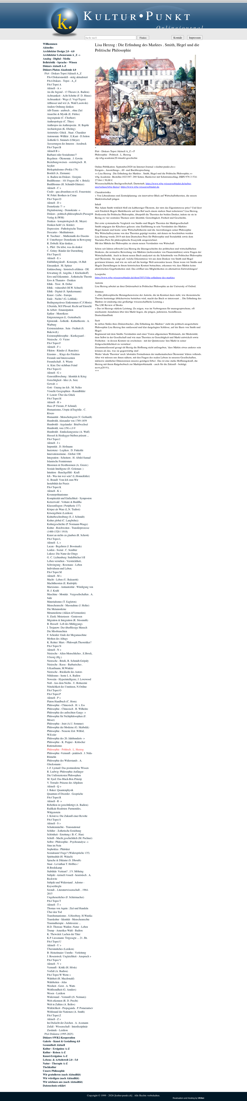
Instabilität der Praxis (58, 483)
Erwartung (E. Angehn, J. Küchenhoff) (68, 273)
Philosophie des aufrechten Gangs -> (66, 712)
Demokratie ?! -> (56, 206)
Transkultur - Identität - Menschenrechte (68, 919)
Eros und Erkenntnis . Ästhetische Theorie (69, 276)
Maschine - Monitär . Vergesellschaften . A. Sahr (70, 596)
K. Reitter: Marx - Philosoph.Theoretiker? (69, 642)
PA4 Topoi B (54, 147)
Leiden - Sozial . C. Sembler (62, 550)
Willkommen (50, 44)
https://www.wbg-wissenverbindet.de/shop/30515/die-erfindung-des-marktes (135, 277)
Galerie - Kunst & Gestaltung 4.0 (61, 1041)
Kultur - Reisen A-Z (54, 1052)
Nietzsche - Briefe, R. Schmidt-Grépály (68, 660)
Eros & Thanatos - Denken (61, 280)
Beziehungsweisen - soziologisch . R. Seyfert (67, 163)
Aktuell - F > (54, 346)
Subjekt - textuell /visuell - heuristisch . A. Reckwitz (69, 876)
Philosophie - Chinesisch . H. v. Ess (66, 705)
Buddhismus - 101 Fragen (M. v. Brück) (68, 180)
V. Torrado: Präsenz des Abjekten (65, 782)
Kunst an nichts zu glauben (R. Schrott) (68, 535)
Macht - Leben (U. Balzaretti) (62, 579)
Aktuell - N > (54, 649)
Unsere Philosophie (54, 1071)
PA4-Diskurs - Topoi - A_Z (61, 80)
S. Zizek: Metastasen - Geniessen (64, 616)
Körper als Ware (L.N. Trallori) (63, 509)
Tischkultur (49, 1067)
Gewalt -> (52, 383)
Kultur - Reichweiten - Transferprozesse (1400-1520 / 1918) (68, 529)
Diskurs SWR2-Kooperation (59, 1037)
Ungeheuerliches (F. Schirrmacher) (65, 897)
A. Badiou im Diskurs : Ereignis (64, 176)
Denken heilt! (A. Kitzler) (60, 225)
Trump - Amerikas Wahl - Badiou (65, 930)
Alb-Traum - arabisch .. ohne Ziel (64, 110)
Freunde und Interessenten (61, 357)
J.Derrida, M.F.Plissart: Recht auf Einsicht (69, 306)
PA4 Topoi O (54, 690)
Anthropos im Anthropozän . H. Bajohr (68, 125)
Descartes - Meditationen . (61, 232)
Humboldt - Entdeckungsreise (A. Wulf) (68, 431)
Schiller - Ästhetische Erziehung (64, 830)
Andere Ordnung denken (60, 106)
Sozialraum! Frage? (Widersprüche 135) (68, 853)
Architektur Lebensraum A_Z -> (61, 55)
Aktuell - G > (54, 372)
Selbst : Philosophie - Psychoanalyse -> (68, 841)
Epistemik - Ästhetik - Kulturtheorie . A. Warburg (68, 322)
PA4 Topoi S (54, 819)
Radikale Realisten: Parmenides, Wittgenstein (64, 810)
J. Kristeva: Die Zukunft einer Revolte (67, 816)
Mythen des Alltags (57, 638)
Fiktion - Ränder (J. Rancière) (63, 350)
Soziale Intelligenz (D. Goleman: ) (65, 468)
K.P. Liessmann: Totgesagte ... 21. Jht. (67, 937)
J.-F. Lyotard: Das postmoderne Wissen (68, 768)
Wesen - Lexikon (56, 993)
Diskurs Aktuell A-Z (54, 66)
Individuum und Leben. (59, 568)
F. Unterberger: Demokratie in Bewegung (69, 239)
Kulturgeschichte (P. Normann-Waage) (67, 524)
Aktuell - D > (54, 202)
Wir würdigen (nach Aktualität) (61, 1078)
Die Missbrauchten (57, 631)
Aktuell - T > (54, 904)
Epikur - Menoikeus (57, 313)
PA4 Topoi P (54, 694)
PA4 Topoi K (54, 487)
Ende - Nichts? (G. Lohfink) (62, 298)
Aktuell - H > (54, 402)
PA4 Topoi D (54, 199)
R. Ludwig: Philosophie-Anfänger (65, 771)
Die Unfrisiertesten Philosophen (64, 775)
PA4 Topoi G (54, 369)
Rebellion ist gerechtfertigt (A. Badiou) (67, 804)
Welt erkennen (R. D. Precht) (62, 1000)
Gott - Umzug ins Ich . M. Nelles (64, 387)
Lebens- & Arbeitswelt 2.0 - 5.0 (60, 1060)
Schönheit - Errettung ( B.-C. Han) (65, 834)
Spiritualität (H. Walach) (60, 856)
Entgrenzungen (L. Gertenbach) (64, 317)
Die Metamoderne (56, 609)
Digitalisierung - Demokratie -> (63, 210)
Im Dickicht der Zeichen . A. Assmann (67, 1022)
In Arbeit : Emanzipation (60, 309)
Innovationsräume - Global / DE (64, 454)
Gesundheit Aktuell (54, 1045)
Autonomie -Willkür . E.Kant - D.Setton (68, 136)
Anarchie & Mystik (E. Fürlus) (63, 114)
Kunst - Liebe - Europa (59, 295)
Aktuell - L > (54, 542)
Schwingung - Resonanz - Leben (64, 564)
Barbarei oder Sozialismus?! (62, 154)
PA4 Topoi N (54, 646)
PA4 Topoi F (54, 343)
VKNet (201, 1098)
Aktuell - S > (54, 823)
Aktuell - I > (53, 442)
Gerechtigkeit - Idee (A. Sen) (62, 380)
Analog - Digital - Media (56, 58)
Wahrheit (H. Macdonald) (60, 978)
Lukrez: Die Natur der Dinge (62, 553)
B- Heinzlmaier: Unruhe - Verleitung (66, 952)
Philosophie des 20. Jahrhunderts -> (66, 738)
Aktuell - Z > (54, 1019)
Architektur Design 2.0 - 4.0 (58, 51)
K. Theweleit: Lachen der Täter (63, 934)
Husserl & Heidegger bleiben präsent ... (68, 435)
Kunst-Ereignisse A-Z (55, 1056)
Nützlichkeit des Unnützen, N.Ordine (67, 686)
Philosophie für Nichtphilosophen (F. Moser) (66, 718)
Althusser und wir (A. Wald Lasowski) (67, 103)
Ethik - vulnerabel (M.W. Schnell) (65, 287)
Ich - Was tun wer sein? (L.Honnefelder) (68, 476)
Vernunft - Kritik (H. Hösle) (62, 967)
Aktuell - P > (54, 697)
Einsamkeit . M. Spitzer (59, 265)
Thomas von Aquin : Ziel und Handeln (67, 908)
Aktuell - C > (54, 188)
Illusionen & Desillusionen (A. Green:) (67, 465)
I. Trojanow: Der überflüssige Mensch (67, 627)
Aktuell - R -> (54, 801)
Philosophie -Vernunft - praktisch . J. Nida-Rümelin (69, 754)
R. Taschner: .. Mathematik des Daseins (68, 236)
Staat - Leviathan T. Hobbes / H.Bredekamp (62, 865)
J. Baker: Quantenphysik (60, 790)
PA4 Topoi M (54, 572)
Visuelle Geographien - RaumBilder (66, 391)
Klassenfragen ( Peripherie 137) (64, 505)
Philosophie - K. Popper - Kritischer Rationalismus (66, 743)
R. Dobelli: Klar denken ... (61, 243)
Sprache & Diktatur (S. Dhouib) (64, 860)
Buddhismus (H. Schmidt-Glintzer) (65, 184)
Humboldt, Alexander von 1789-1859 (67, 420)
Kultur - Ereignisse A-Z (56, 1048)
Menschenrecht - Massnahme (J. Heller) (68, 605)
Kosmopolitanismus (57, 494)
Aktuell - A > (54, 88)
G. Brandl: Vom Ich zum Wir (62, 479)
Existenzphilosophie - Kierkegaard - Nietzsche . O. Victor (66, 337)
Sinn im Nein (54, 845)
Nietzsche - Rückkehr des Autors (64, 671)
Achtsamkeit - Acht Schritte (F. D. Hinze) (69, 95)
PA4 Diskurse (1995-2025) (59, 1034)
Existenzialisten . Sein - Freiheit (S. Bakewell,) (65, 330)
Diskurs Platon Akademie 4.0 (59, 70)
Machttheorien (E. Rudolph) (62, 583)
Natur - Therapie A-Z (55, 1063)
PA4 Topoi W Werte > (59, 974)
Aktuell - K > (54, 490)
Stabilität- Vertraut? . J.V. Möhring (65, 871)
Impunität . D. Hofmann (60, 446)
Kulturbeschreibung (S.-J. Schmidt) (66, 516)
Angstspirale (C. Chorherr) (61, 117)
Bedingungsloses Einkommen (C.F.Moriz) (69, 302)
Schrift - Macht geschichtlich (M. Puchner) (69, 838)
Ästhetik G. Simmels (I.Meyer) (63, 140)
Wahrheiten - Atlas (57, 982)
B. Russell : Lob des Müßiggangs (65, 623)
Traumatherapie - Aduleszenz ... (64, 923)
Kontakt (177, 37)
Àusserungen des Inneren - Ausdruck (67, 143)
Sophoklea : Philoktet (58, 849)
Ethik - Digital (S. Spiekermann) (64, 291)
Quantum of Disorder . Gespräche (65, 793)
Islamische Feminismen (59, 461)
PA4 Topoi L (54, 539)
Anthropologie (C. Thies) (60, 121)
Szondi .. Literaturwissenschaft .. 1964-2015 (68, 891)
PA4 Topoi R (54, 797)
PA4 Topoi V (54, 960)
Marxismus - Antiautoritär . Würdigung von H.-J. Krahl (70, 588)
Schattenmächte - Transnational (63, 827)
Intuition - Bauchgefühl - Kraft (63, 472)
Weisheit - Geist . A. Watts (61, 985)
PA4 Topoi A (54, 84)
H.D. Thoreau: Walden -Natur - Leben (67, 926)
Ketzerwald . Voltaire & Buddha (64, 502)
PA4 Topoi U (54, 941)
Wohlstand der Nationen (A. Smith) (66, 1011)
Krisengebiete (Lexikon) (60, 513)
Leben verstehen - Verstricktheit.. (64, 561)
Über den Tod (54, 912)
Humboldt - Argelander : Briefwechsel (67, 424)
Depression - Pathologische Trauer (65, 228)
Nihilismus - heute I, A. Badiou (63, 675)
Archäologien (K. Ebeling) (61, 128)
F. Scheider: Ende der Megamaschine (67, 635)
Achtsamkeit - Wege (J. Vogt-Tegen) (66, 99)
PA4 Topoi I (53, 439)
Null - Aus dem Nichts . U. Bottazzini (67, 683)
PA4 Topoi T (54, 901)
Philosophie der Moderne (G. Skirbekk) (68, 727)
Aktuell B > (53, 151)
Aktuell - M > (54, 575)
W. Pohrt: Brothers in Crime (62, 195)
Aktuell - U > (54, 945)
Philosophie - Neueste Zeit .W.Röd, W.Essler (65, 732)
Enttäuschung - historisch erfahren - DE (68, 269)
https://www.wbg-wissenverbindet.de (140, 186)
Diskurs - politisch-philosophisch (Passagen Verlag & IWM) (70, 215)
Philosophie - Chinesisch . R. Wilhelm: (67, 708)
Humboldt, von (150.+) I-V (61, 428)
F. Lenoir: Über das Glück (61, 394)
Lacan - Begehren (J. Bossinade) (64, 546)
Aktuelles (48, 47)
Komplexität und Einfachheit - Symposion (69, 498)
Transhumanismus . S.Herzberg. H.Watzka (69, 915)
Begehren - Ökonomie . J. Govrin (65, 158)
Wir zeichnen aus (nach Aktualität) (63, 1082)
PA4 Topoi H (54, 398)
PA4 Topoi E (54, 254)
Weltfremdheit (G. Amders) (61, 989)
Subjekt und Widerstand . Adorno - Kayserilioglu (65, 884)
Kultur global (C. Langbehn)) (62, 520)
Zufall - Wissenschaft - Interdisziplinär (67, 1026)
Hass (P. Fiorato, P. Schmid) (62, 406)
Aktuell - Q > (54, 786)
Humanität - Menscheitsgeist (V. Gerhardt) (69, 417)
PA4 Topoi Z (54, 1015)
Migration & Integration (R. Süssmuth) (67, 620)
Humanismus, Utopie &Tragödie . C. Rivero (66, 411)
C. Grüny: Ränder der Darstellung (65, 250)
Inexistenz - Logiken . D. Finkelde (65, 450)
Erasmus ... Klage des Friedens (63, 354)
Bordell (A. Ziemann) (58, 173)
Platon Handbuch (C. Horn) (62, 701)
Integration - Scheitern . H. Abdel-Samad (69, 457)
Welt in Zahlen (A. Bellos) (61, 1004)
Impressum (195, 37)
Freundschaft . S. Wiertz (60, 361)
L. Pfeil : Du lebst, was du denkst (64, 247)
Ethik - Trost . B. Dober (59, 284)
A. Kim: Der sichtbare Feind (62, 365)
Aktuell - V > (54, 963)
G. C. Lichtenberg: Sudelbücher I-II (66, 557)
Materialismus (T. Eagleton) (61, 601)
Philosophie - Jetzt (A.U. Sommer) (65, 723)
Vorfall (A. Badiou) (57, 971)
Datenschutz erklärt (54, 1085)
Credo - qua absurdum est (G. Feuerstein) (69, 191)
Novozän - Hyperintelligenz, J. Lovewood (69, 679)
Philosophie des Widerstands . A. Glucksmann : (64, 762)
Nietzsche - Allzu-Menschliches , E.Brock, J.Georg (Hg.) (69, 655)
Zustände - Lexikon (57, 1030)
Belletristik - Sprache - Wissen (60, 62)
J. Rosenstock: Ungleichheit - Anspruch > (69, 956)
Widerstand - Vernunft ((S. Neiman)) (66, 997)
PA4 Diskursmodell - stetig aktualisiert (67, 77)
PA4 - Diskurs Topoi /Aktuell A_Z (63, 73)
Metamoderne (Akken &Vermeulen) (66, 612)
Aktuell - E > (54, 258)
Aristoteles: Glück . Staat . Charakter (66, 132)
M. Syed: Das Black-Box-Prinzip (64, 779)
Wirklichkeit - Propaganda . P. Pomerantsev (70, 1008)
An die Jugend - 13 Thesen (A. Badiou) (68, 92)
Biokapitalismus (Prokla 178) (62, 169)
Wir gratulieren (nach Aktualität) (62, 1074)
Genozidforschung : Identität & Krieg (67, 376)
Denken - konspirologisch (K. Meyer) (67, 221)
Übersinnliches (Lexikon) (60, 949)
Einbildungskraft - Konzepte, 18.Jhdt (66, 261)
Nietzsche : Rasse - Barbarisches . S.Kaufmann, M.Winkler (65, 666)
